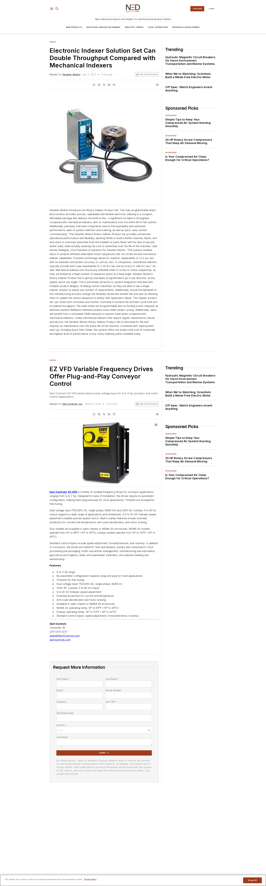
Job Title (111, 701)
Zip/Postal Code (64, 713)
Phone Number (113, 690)
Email (60, 690)
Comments (62, 737)
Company (61, 701)
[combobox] (104, 730)
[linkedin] (99, 84)
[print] (157, 84)
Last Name (112, 679)
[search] (57, 9)
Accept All (252, 880)
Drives (53, 42)
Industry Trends (134, 27)
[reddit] (109, 84)
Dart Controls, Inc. (72, 404)
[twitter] (104, 84)
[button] (52, 9)
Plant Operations (158, 27)
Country (61, 725)
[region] (133, 880)
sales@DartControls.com (65, 635)
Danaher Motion (71, 74)
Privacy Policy (90, 879)
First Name (63, 679)
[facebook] (94, 84)
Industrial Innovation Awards (103, 27)
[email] (114, 84)
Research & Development (186, 27)
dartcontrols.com (60, 639)
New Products (74, 27)
